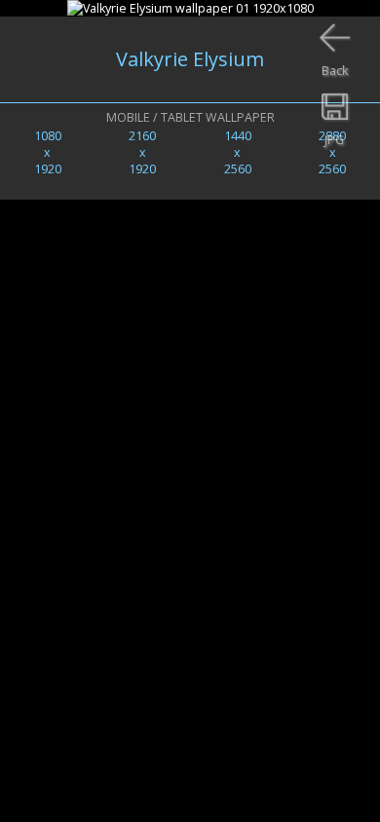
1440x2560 (237, 152)
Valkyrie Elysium (190, 59)
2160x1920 (142, 152)
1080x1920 (47, 152)
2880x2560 (332, 152)
